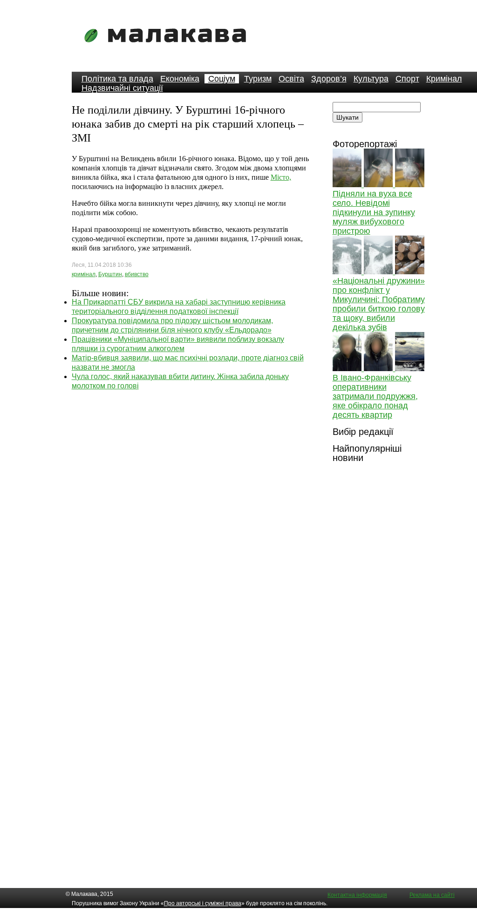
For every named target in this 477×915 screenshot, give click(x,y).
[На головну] (168, 49)
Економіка (179, 78)
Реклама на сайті (432, 895)
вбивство (137, 274)
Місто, (281, 177)
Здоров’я (329, 78)
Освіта (291, 78)
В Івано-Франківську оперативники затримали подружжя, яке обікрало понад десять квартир (375, 396)
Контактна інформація (357, 895)
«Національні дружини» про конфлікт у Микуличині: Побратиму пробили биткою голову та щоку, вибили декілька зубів (379, 304)
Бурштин (110, 274)
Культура (371, 78)
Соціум (221, 78)
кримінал (83, 274)
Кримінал (444, 78)
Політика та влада (117, 78)
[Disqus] (191, 507)
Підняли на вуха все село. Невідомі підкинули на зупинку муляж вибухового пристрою (374, 212)
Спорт (407, 78)
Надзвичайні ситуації (122, 88)
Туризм (258, 78)
